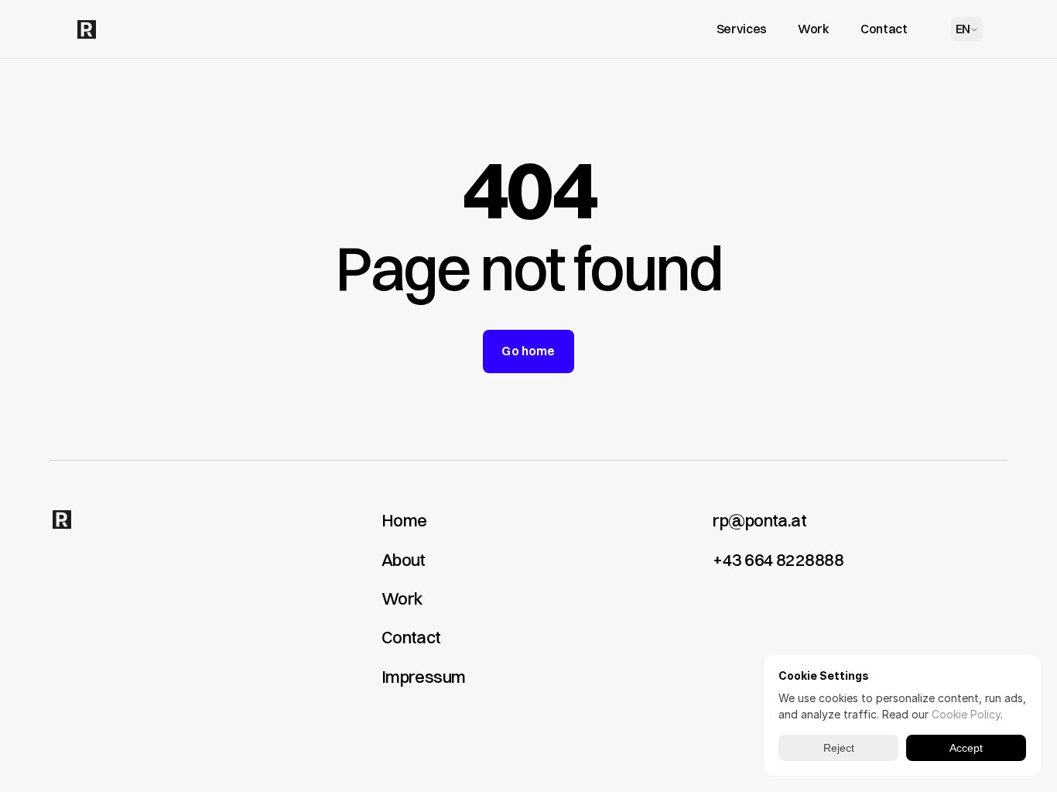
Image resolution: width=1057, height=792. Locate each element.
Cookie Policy (966, 714)
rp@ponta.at (759, 520)
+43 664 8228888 (778, 560)
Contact (411, 637)
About (403, 560)
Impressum (423, 676)
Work (401, 598)
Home (404, 520)
